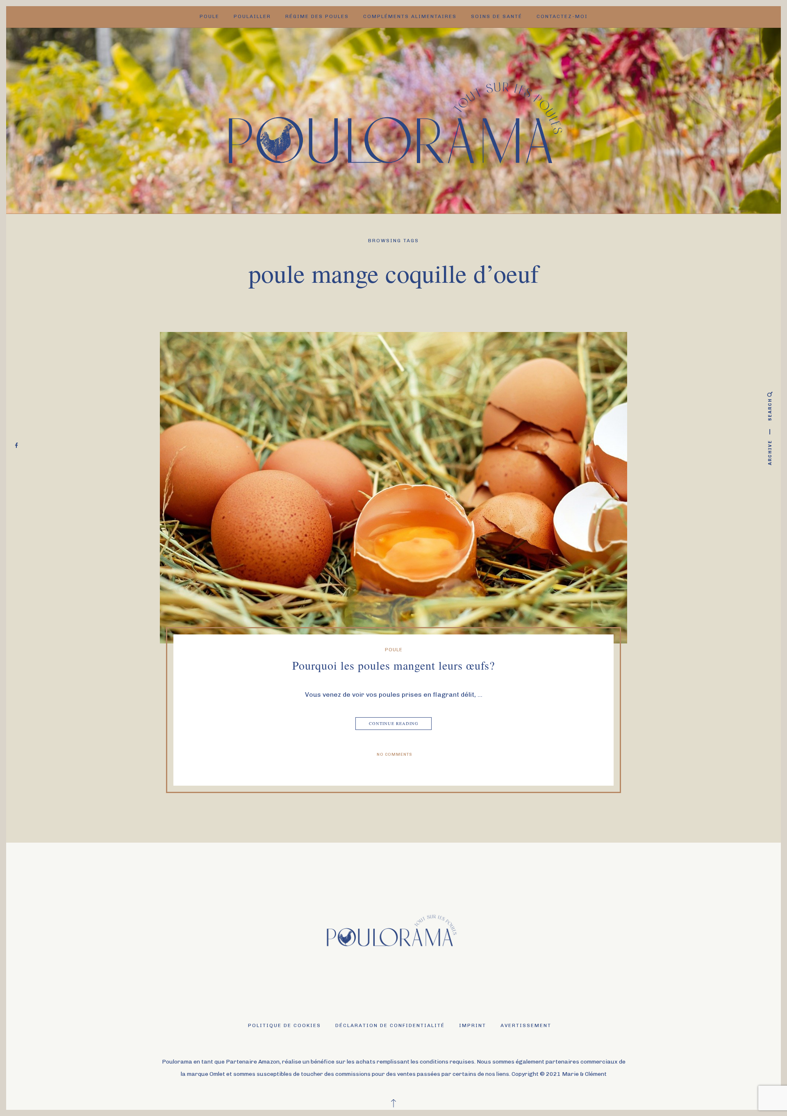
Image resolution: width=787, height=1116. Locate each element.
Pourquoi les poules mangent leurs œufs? (393, 665)
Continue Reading (394, 723)
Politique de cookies (284, 1025)
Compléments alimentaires (410, 16)
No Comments (394, 754)
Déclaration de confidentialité (390, 1025)
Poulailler (252, 16)
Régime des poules (317, 16)
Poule (209, 16)
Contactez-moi (562, 16)
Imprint (472, 1025)
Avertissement (525, 1025)
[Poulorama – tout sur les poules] (394, 120)
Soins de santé (496, 16)
